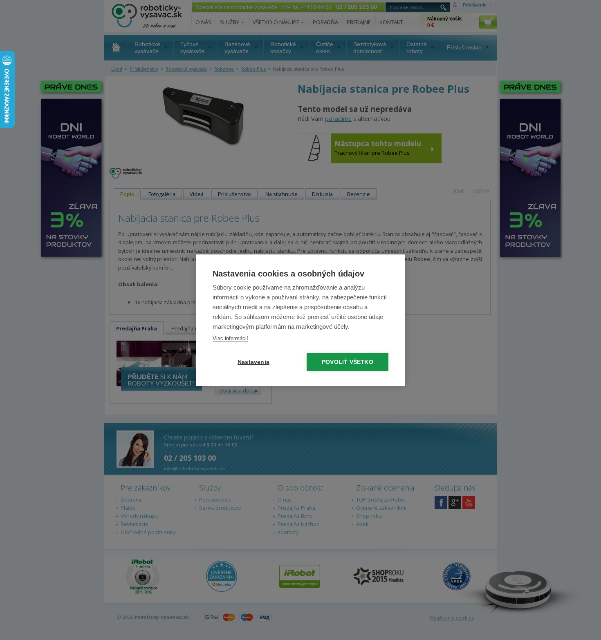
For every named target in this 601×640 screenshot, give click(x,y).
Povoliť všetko (347, 362)
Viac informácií (230, 338)
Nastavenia (253, 362)
